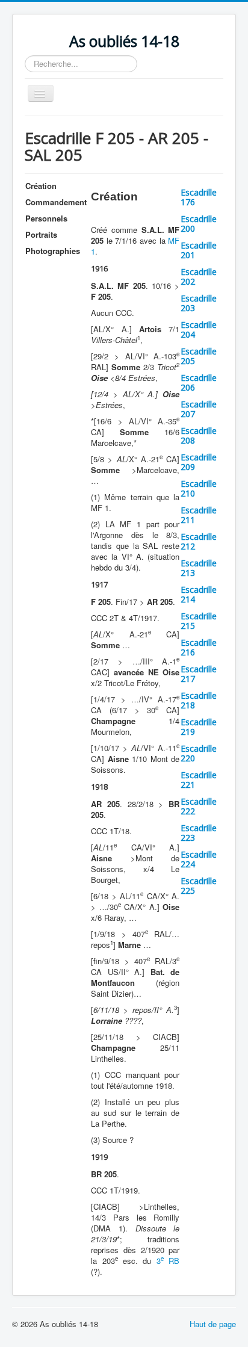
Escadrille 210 (199, 488)
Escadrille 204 (199, 329)
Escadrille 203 (199, 303)
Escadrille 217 (199, 673)
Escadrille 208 (199, 435)
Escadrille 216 (199, 647)
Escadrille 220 (199, 753)
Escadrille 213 (199, 567)
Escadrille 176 (199, 197)
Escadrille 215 (199, 620)
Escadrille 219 (199, 726)
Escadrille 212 (199, 541)
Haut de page (213, 1324)
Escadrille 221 (199, 779)
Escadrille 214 (199, 594)
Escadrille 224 (199, 859)
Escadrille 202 (199, 276)
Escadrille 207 (199, 409)
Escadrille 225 (199, 885)
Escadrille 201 (199, 250)
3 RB (168, 1260)
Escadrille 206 (199, 382)
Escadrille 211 (199, 514)
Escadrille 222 (199, 806)
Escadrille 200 (199, 223)
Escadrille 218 (199, 700)
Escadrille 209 (199, 461)
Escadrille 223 (199, 832)
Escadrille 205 (199, 356)
